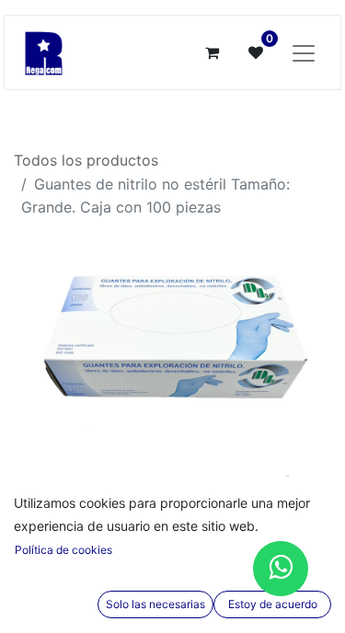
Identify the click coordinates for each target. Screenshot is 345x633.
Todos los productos (86, 160)
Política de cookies (63, 550)
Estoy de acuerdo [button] (272, 604)
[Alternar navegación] (304, 52)
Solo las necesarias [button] (155, 604)
